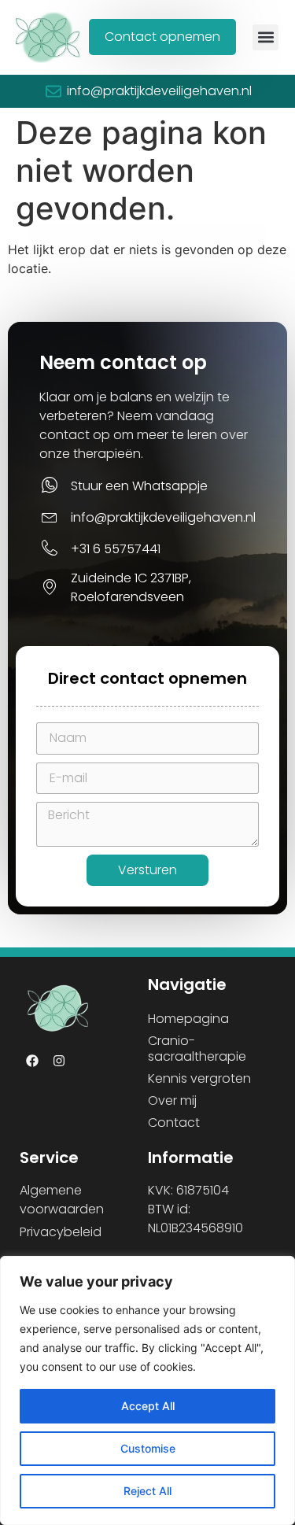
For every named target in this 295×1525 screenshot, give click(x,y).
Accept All (148, 1405)
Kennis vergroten (199, 1078)
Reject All (147, 1490)
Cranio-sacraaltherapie (197, 1048)
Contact (174, 1122)
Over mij (172, 1100)
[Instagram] (59, 1060)
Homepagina (188, 1019)
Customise (147, 1448)
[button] (265, 37)
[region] (147, 1390)
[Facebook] (32, 1060)
